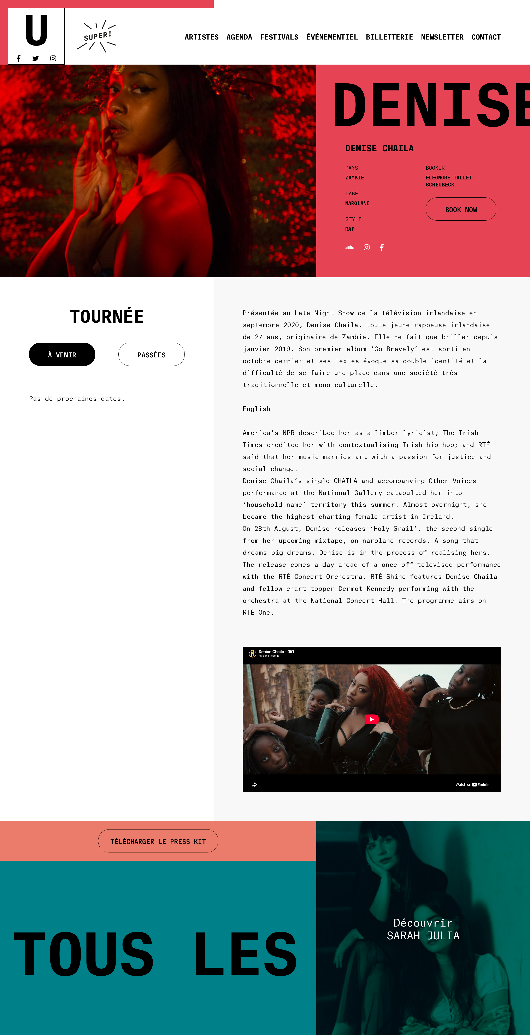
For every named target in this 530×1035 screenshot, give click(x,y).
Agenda (239, 36)
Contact (486, 36)
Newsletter (442, 36)
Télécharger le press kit (158, 841)
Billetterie (389, 36)
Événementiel (332, 36)
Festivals (279, 36)
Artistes (202, 36)
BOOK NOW (461, 209)
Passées (152, 354)
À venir (62, 354)
